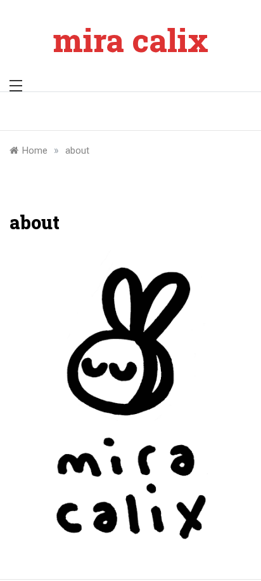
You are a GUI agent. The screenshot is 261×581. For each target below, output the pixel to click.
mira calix (130, 40)
